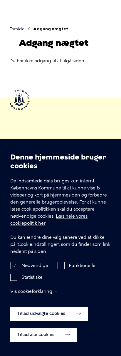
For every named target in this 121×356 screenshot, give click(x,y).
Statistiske (32, 277)
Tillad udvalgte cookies (42, 313)
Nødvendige (34, 265)
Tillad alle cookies (36, 334)
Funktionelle (82, 265)
